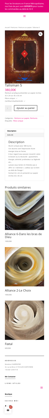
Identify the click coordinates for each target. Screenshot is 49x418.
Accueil (7, 27)
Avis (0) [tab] (10, 135)
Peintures (14, 27)
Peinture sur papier (25, 27)
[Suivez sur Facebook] (5, 406)
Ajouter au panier (26, 108)
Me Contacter (10, 377)
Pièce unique (18, 121)
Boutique (8, 394)
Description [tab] (11, 131)
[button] (40, 34)
